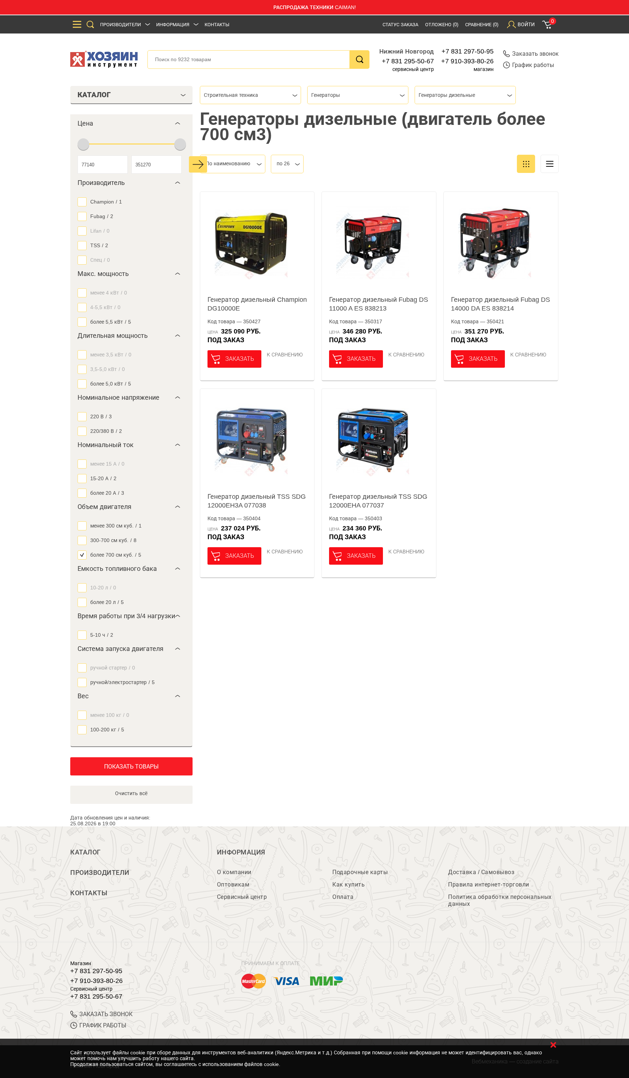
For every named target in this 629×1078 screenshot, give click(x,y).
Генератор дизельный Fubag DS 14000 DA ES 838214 (500, 304)
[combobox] (250, 95)
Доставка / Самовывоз (481, 872)
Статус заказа (400, 24)
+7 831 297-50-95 (468, 51)
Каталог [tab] (94, 95)
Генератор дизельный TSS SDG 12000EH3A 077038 (256, 501)
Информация (172, 24)
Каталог (85, 852)
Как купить (348, 884)
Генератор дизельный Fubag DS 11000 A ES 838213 (378, 304)
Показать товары (131, 766)
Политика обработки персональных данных (500, 900)
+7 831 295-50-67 (408, 61)
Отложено (441, 24)
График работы (533, 65)
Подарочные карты (360, 872)
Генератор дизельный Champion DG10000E (257, 304)
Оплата (342, 897)
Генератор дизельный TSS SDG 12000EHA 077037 (378, 501)
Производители (120, 24)
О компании (234, 872)
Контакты (217, 24)
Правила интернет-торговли (488, 884)
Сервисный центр (242, 897)
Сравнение (481, 24)
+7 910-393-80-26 (467, 61)
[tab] (131, 123)
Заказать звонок (535, 54)
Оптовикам (233, 884)
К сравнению (285, 355)
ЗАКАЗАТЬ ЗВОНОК (105, 1014)
